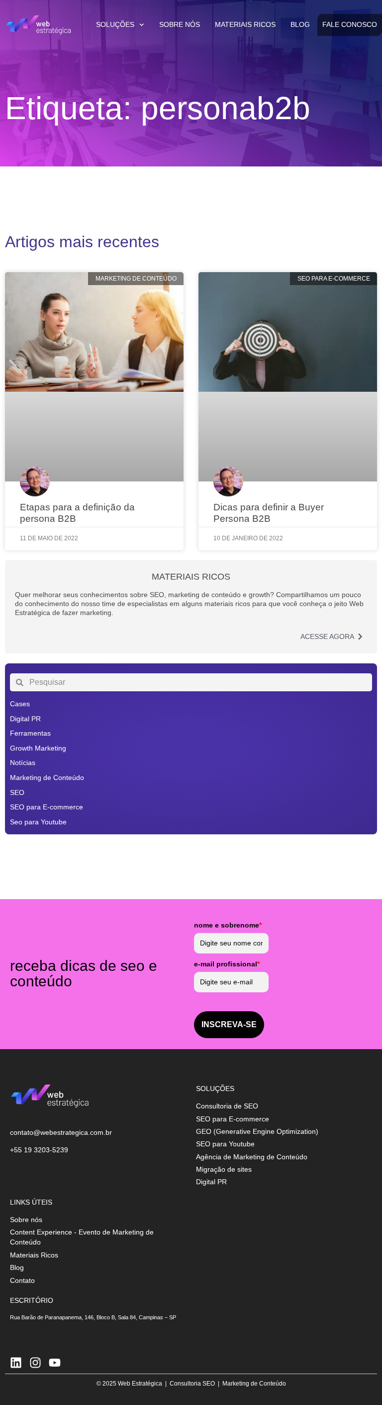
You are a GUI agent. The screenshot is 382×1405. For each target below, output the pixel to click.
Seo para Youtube (38, 822)
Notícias (22, 763)
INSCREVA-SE (229, 1024)
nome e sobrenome (228, 925)
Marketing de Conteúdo (47, 777)
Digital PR (25, 719)
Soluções (115, 24)
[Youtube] (55, 1363)
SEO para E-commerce (46, 807)
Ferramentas (30, 733)
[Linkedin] (16, 1363)
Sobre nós (179, 24)
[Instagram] (35, 1363)
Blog (300, 24)
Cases (20, 704)
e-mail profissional (227, 964)
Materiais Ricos (245, 24)
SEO (17, 792)
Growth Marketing (38, 748)
